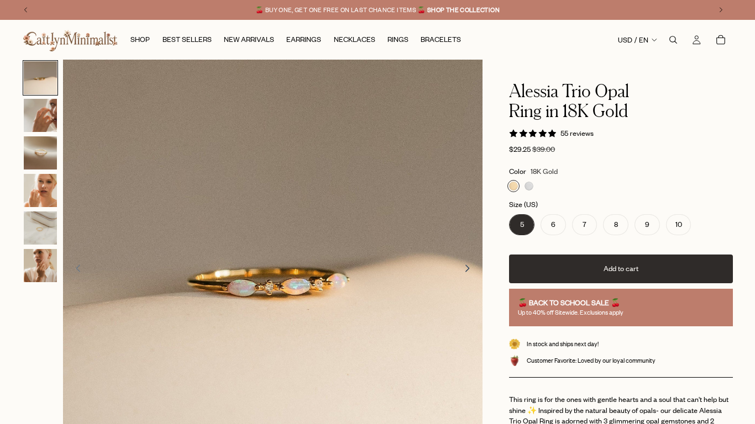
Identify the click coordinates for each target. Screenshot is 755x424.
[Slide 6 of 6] (40, 265)
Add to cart (621, 268)
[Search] (673, 40)
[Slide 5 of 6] (40, 228)
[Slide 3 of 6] (40, 152)
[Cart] (721, 40)
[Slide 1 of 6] (40, 77)
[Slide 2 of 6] (40, 115)
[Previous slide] (75, 269)
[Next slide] (470, 269)
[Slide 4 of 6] (40, 190)
